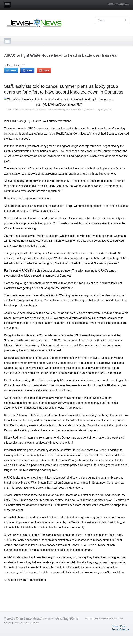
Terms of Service (120, 629)
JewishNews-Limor (16, 64)
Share (29, 70)
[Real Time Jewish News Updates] (34, 22)
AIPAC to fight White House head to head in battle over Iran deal (60, 55)
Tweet (13, 70)
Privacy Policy (119, 625)
